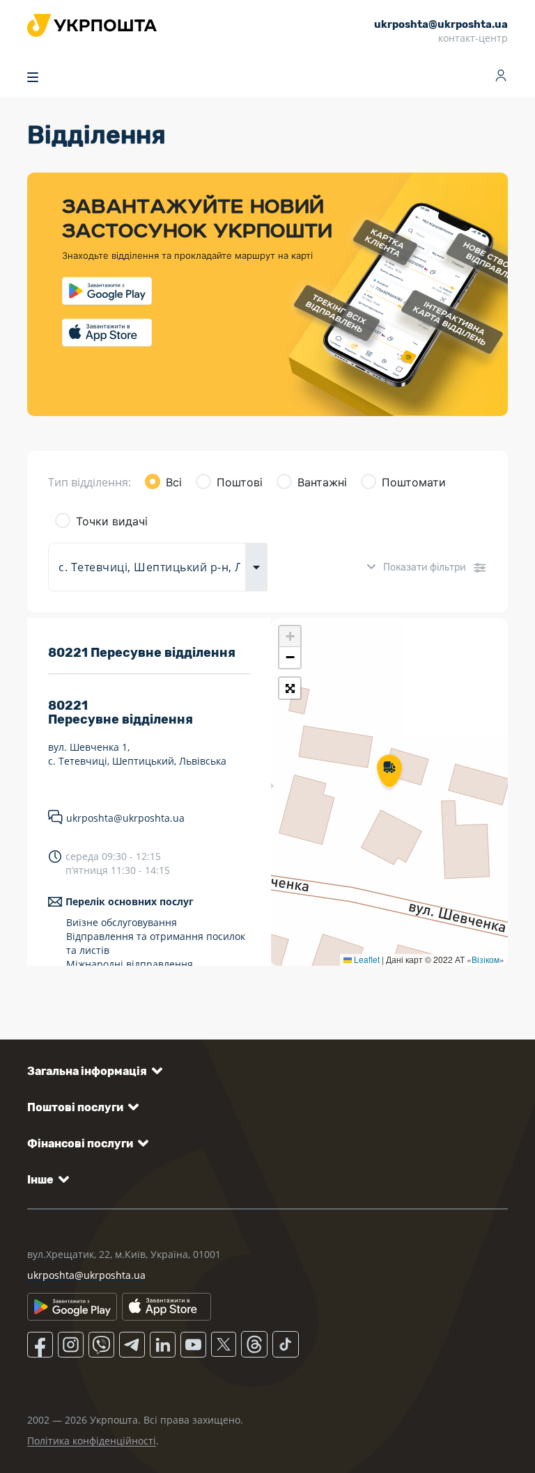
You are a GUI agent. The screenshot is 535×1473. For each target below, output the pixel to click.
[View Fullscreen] (289, 688)
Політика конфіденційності (91, 1440)
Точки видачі (112, 521)
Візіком (485, 959)
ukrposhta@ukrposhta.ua (125, 818)
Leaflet (366, 959)
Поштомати (414, 482)
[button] (389, 772)
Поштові (240, 482)
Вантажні (322, 482)
